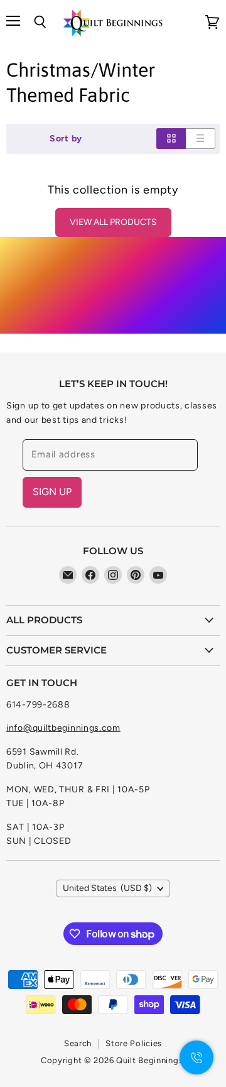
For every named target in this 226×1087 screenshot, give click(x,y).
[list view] (200, 138)
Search (78, 1043)
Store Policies (133, 1043)
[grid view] (171, 138)
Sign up (52, 492)
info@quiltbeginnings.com (63, 728)
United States (108, 888)
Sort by (66, 139)
